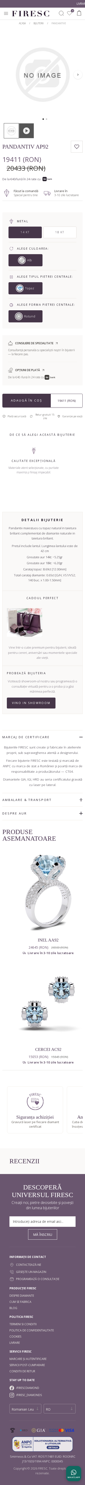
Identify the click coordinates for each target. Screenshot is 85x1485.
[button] (43, 119)
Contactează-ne (28, 1265)
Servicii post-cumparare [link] (27, 1365)
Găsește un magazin (31, 1272)
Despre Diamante (21, 1296)
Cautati (61, 13)
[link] (69, 13)
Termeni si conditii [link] (23, 1324)
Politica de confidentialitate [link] (31, 1330)
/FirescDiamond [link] (27, 1388)
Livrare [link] (14, 1343)
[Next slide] (78, 74)
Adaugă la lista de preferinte (77, 147)
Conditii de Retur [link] (22, 1371)
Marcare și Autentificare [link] (28, 1359)
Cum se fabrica (20, 1302)
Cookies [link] (15, 1337)
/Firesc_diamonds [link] (29, 1395)
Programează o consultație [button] (37, 1279)
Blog (13, 1308)
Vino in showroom (31, 703)
